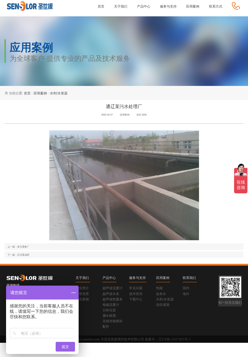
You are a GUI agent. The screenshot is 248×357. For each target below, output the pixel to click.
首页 (27, 92)
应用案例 (40, 92)
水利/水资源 (58, 92)
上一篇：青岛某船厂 (18, 246)
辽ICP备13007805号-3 (174, 339)
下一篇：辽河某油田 (18, 254)
